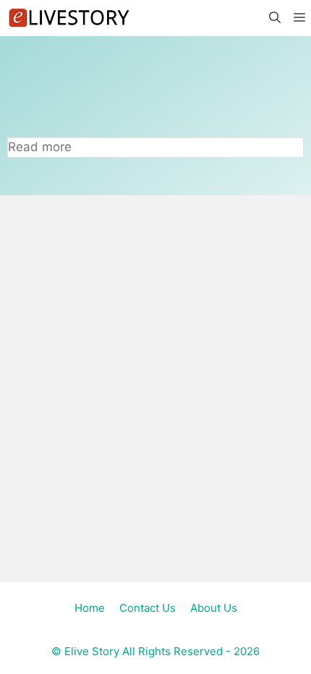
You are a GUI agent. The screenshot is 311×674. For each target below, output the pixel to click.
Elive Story (91, 651)
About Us (213, 608)
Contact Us (147, 608)
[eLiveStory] (68, 18)
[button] (274, 18)
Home (89, 608)
